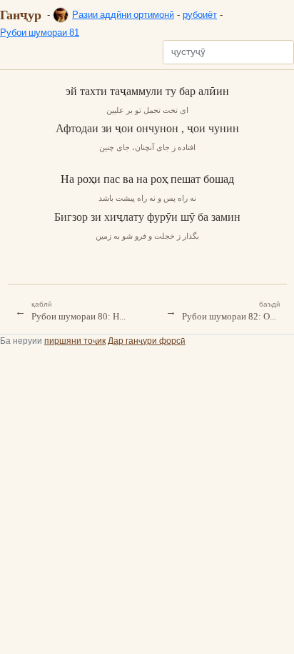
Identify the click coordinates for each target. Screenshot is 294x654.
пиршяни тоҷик (75, 340)
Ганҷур (20, 14)
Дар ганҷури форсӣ (147, 340)
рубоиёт (200, 14)
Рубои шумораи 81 (39, 32)
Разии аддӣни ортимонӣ (123, 14)
